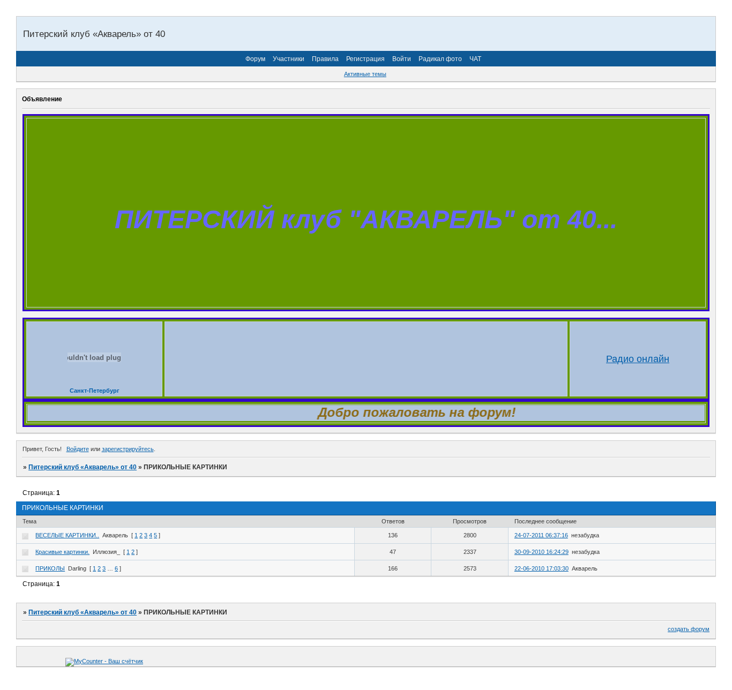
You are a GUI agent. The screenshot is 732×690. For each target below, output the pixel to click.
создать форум (688, 629)
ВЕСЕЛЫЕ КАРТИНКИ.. (67, 535)
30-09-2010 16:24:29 (541, 552)
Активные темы (365, 74)
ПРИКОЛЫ (50, 568)
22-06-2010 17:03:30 (541, 568)
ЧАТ (475, 59)
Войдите (77, 449)
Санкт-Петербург (94, 390)
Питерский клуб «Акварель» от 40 (82, 467)
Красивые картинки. (62, 552)
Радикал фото (440, 59)
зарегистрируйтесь (128, 449)
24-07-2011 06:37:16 (541, 535)
